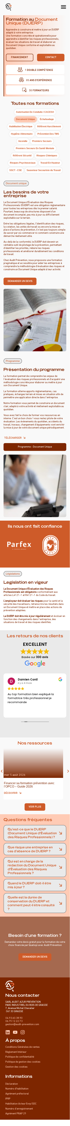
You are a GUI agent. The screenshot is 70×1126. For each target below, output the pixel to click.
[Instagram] (22, 1032)
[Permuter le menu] (63, 7)
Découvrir (14, 793)
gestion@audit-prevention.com (22, 1024)
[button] (16, 183)
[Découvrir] (24, 793)
